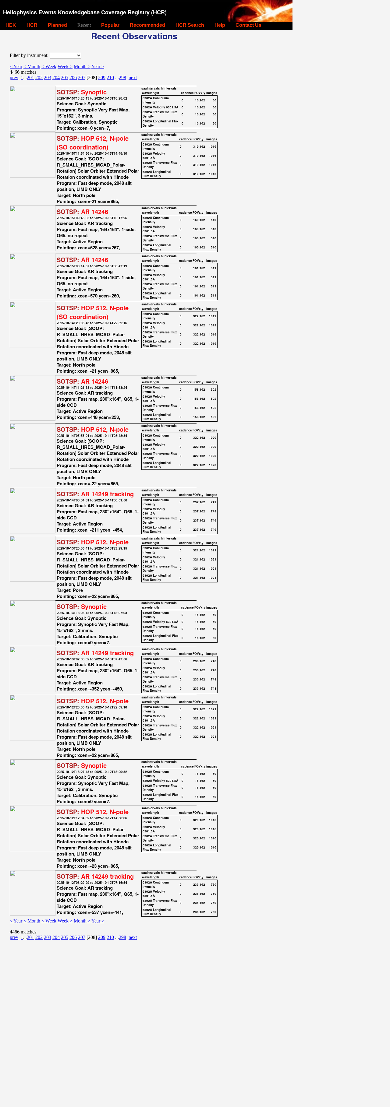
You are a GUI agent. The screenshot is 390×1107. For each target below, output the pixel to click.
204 (56, 77)
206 (73, 77)
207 (81, 77)
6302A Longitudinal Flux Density (161, 123)
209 (101, 77)
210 (110, 77)
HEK (10, 25)
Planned (57, 25)
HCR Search (190, 25)
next (133, 77)
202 (39, 77)
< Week (48, 66)
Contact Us (248, 25)
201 (30, 77)
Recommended (147, 25)
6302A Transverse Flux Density (160, 114)
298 (122, 77)
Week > (65, 66)
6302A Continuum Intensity (156, 100)
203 (47, 77)
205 (64, 77)
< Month (31, 66)
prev (14, 77)
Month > (82, 66)
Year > (97, 66)
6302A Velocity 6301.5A (160, 107)
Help (219, 25)
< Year (16, 66)
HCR (32, 25)
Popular (110, 25)
